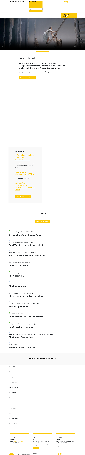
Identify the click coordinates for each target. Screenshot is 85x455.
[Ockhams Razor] (67, 15)
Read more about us (27, 78)
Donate (22, 1)
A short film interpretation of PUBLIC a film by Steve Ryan (25, 186)
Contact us (35, 453)
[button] (82, 452)
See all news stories (23, 196)
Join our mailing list (15, 1)
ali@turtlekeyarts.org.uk (18, 441)
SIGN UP (35, 448)
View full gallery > (42, 221)
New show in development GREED (24, 173)
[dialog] (26, 6)
